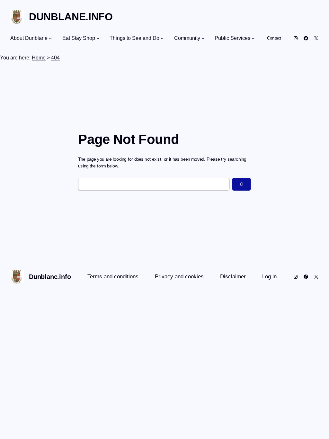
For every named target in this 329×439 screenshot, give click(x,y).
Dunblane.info (71, 16)
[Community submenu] (203, 38)
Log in (269, 276)
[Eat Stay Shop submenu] (98, 38)
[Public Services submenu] (253, 38)
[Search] (241, 184)
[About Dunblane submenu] (50, 38)
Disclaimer (233, 276)
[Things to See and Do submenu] (162, 38)
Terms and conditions (112, 276)
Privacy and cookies (179, 276)
